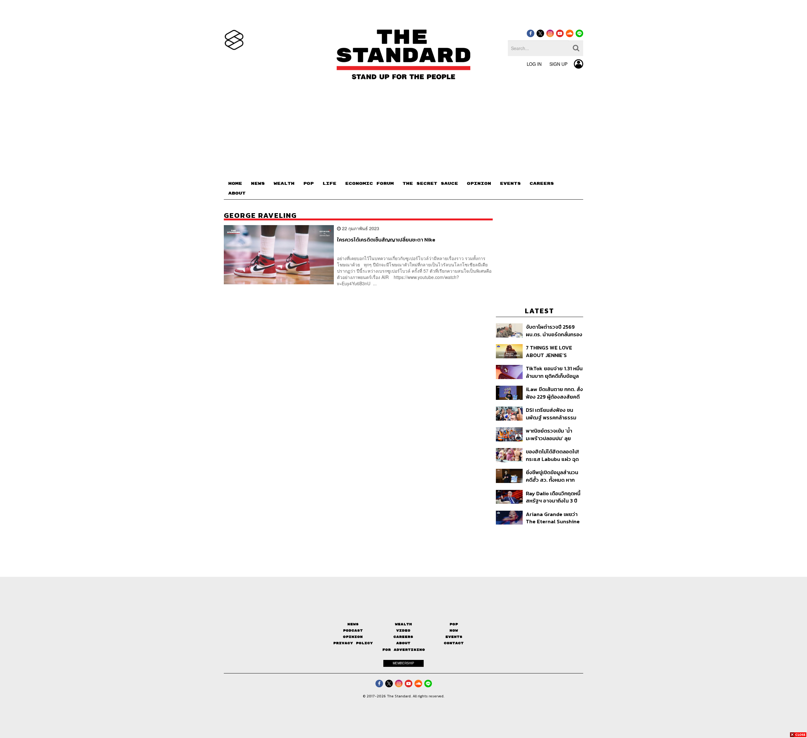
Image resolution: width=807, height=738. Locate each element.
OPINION (479, 183)
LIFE (329, 183)
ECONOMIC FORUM (369, 183)
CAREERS (542, 183)
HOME (235, 183)
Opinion (353, 637)
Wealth (403, 624)
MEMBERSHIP (403, 663)
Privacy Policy (353, 643)
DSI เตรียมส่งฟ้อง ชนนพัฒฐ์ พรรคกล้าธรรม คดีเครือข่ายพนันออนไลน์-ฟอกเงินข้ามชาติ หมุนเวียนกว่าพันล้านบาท (554, 413)
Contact (454, 643)
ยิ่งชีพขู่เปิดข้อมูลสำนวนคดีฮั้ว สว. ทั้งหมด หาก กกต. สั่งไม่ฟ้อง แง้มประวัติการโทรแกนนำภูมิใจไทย (552, 476)
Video (403, 630)
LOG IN (534, 64)
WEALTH (284, 183)
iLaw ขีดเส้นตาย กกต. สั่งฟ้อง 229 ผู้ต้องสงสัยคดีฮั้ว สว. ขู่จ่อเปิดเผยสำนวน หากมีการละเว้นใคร (554, 393)
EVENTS (510, 183)
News (353, 624)
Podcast (353, 630)
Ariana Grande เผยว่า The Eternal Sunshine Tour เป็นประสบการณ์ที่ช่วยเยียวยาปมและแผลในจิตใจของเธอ (554, 518)
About (403, 643)
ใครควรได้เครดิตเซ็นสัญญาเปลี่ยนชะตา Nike (386, 240)
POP (308, 183)
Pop (454, 624)
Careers (403, 637)
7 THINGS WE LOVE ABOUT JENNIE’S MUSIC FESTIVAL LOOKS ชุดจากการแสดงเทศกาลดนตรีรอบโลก (553, 351)
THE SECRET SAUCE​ (430, 183)
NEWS (258, 183)
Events (453, 637)
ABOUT (237, 193)
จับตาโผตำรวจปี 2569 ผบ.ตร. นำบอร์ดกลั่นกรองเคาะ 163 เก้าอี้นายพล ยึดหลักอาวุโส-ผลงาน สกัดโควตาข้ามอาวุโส (554, 330)
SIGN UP (558, 64)
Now (454, 630)
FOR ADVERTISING (403, 649)
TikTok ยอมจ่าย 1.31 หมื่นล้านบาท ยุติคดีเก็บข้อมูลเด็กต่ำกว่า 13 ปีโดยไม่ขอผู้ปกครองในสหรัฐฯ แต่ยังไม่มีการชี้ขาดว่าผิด (554, 372)
